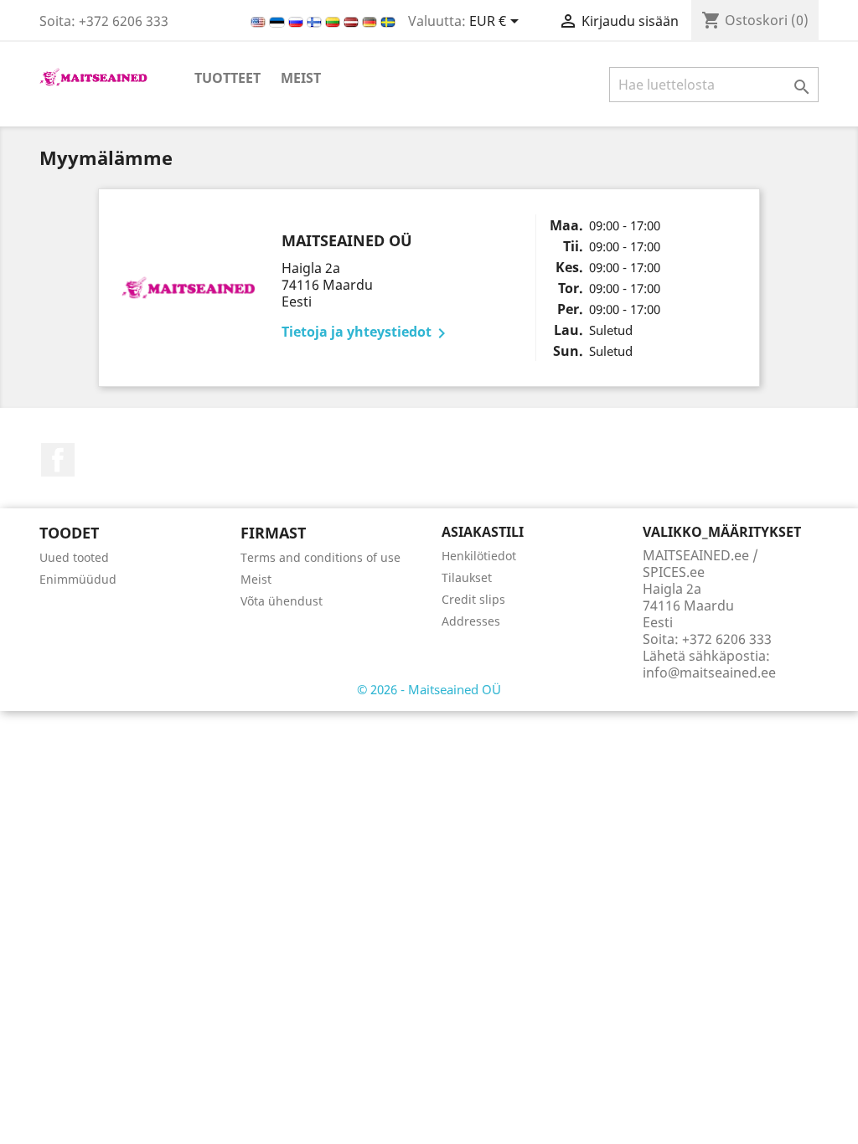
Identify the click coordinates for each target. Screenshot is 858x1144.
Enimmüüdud (77, 579)
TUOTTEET (227, 78)
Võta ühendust (281, 601)
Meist (301, 78)
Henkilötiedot (479, 556)
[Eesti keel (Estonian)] (278, 21)
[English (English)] (260, 21)
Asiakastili (483, 532)
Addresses (471, 621)
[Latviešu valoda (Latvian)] (353, 21)
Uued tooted (74, 557)
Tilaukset (467, 577)
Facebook (58, 460)
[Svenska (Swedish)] (387, 21)
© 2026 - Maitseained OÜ (429, 689)
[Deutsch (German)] (371, 21)
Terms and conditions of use (320, 557)
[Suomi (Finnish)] (316, 21)
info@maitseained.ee (709, 672)
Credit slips (473, 599)
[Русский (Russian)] (297, 21)
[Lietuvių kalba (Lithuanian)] (334, 21)
